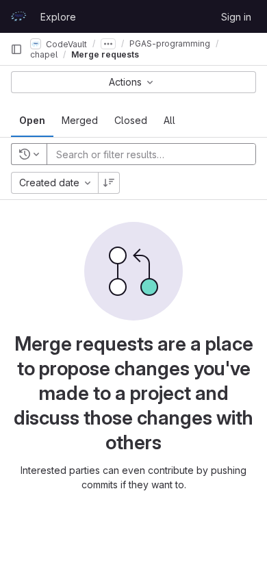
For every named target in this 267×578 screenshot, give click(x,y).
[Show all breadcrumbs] (108, 43)
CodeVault (65, 43)
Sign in (236, 17)
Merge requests (105, 54)
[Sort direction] (109, 183)
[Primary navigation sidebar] (16, 49)
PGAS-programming (169, 43)
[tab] (32, 120)
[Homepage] (18, 16)
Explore (58, 17)
